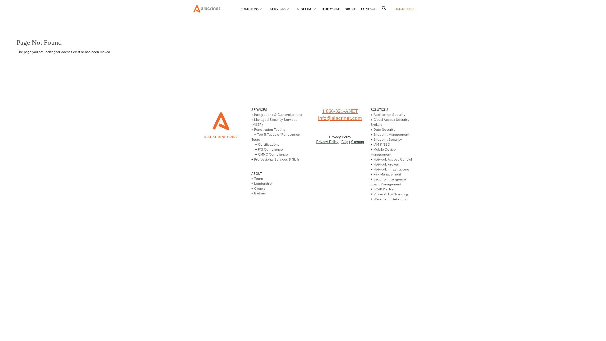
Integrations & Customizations (278, 114)
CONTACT (368, 9)
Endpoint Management (392, 134)
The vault (331, 9)
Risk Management (387, 174)
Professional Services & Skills (277, 159)
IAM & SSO (382, 144)
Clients (259, 188)
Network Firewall (386, 164)
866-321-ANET (405, 9)
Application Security (389, 114)
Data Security (384, 129)
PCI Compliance (270, 149)
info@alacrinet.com (340, 118)
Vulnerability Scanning (391, 194)
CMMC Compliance (273, 154)
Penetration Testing (269, 129)
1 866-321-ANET (340, 111)
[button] (249, 9)
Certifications (268, 144)
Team (258, 178)
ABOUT (350, 9)
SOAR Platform (385, 189)
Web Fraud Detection (391, 199)
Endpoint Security (388, 139)
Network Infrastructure (391, 169)
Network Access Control (393, 159)
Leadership (262, 183)
